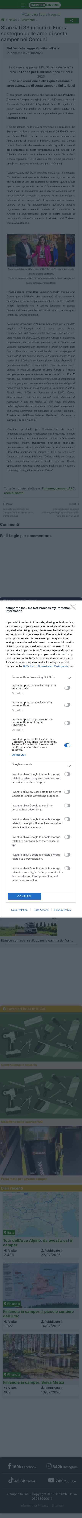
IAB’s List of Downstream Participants (45, 666)
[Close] (74, 608)
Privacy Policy (62, 909)
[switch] (67, 688)
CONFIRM (24, 896)
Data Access (41, 909)
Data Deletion (19, 909)
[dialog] (41, 759)
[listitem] (41, 678)
